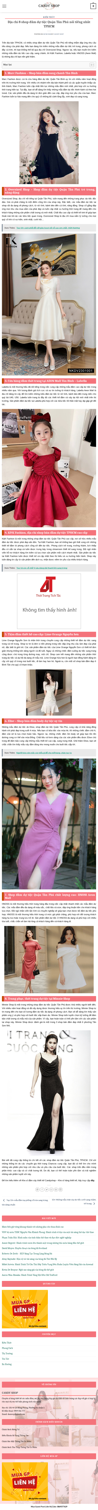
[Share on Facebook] (42, 1189)
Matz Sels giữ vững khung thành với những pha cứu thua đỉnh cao (33, 1227)
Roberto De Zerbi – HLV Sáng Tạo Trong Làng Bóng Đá (27, 1253)
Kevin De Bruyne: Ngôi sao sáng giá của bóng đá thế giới (28, 1269)
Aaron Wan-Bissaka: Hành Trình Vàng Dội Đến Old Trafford (29, 1275)
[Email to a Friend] (51, 1189)
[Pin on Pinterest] (56, 1189)
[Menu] (4, 6)
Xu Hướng (6, 1364)
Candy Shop (59, 34)
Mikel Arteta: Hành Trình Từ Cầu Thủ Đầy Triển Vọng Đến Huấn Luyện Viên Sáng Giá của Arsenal (47, 1264)
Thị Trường (7, 1353)
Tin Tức (5, 1359)
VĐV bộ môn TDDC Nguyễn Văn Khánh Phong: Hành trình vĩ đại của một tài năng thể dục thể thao (48, 1232)
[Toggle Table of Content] (90, 65)
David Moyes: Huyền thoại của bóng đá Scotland (24, 1248)
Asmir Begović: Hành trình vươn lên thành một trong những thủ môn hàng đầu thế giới (43, 1243)
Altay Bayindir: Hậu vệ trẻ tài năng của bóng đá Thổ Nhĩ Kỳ (29, 1259)
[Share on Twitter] (47, 1189)
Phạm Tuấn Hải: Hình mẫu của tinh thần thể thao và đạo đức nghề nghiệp (36, 1237)
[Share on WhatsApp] (37, 1189)
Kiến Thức (49, 17)
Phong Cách (7, 1348)
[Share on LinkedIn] (60, 1189)
